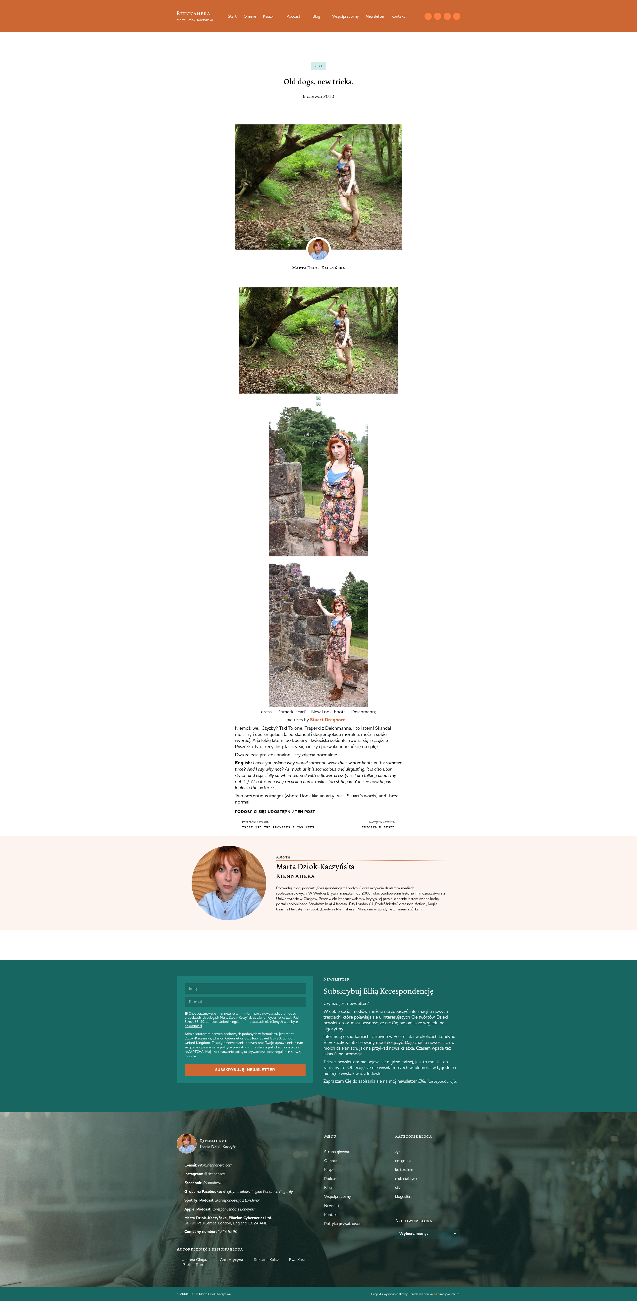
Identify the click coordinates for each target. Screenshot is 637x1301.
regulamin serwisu (289, 1051)
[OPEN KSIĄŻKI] (277, 16)
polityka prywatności (250, 1051)
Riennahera (193, 13)
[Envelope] (428, 16)
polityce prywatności (235, 1047)
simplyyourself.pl (449, 1294)
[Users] (456, 16)
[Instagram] (437, 16)
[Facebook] (447, 16)
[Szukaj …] (418, 16)
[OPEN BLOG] (323, 16)
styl (318, 66)
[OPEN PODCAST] (304, 16)
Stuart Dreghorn (328, 720)
